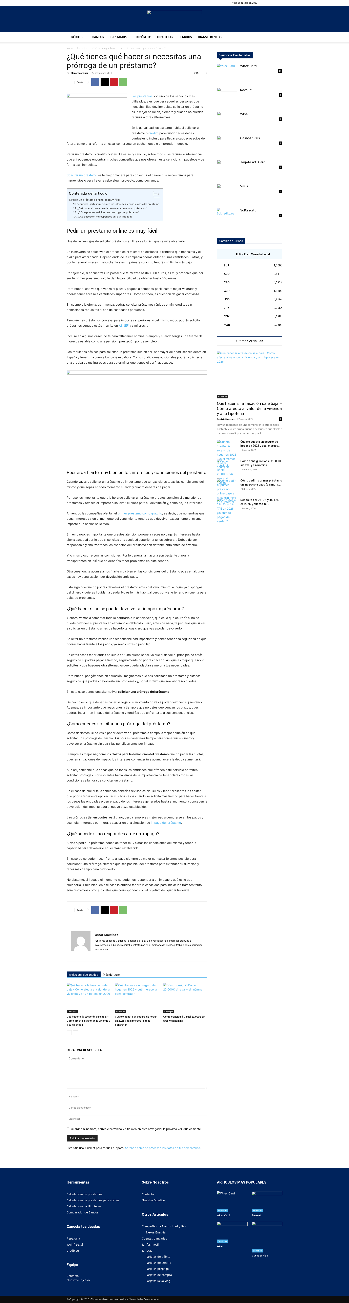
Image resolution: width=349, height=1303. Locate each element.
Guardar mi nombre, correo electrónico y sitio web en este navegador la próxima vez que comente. (136, 1129)
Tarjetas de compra (159, 1275)
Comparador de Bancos (82, 1212)
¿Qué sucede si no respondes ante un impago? (105, 216)
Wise (244, 114)
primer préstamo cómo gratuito (140, 513)
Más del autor (112, 974)
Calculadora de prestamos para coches (93, 1200)
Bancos (98, 37)
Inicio (70, 48)
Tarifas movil (150, 1244)
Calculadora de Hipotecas (84, 1206)
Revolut (246, 90)
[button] (267, 2)
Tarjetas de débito (158, 1257)
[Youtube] (279, 3)
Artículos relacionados (83, 974)
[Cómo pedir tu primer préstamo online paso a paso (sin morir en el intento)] (227, 491)
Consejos (82, 48)
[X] (105, 82)
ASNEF (124, 325)
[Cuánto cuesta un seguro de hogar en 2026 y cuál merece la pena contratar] (137, 998)
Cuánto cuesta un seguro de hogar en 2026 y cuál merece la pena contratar (136, 1020)
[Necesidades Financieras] (174, 19)
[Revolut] (227, 98)
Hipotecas (165, 37)
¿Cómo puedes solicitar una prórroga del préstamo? (108, 212)
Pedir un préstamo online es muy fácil (95, 199)
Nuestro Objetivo (78, 1280)
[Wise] (227, 122)
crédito (153, 133)
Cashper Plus (250, 138)
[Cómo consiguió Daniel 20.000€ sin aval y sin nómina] (185, 998)
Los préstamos (141, 96)
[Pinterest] (114, 82)
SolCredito (248, 210)
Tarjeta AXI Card (252, 162)
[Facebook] (273, 3)
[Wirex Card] (227, 74)
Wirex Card (248, 66)
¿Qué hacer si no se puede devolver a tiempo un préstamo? (111, 208)
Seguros (185, 37)
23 (280, 71)
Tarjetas (147, 1250)
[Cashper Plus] (227, 146)
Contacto (73, 1276)
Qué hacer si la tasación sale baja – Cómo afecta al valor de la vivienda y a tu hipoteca (88, 1020)
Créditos (76, 37)
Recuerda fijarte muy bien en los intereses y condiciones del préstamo (118, 204)
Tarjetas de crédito (158, 1263)
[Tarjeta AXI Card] (227, 170)
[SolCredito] (227, 218)
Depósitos (143, 37)
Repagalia (73, 1238)
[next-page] (75, 1032)
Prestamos (118, 37)
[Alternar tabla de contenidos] (154, 194)
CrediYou (73, 1250)
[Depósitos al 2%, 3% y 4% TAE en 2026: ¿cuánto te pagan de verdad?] (227, 510)
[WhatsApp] (123, 82)
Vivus (244, 186)
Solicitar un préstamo (82, 175)
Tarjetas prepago (157, 1269)
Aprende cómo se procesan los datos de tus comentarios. (163, 1148)
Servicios (222, 1210)
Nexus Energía (156, 1232)
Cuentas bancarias (154, 1238)
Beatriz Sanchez (225, 418)
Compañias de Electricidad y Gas (164, 1226)
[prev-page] (69, 1032)
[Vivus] (227, 194)
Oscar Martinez (79, 72)
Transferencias (210, 37)
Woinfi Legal (75, 1244)
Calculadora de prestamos (84, 1194)
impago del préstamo (166, 823)
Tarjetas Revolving (158, 1281)
